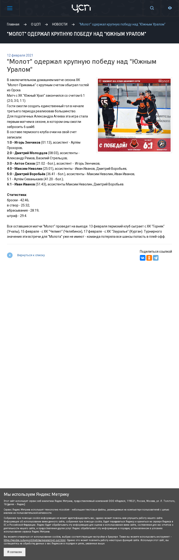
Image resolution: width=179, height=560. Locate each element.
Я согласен (14, 552)
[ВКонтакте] (142, 258)
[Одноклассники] (149, 258)
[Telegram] (155, 258)
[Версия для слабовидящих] (170, 8)
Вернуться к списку (31, 255)
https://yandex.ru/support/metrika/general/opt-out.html (34, 540)
